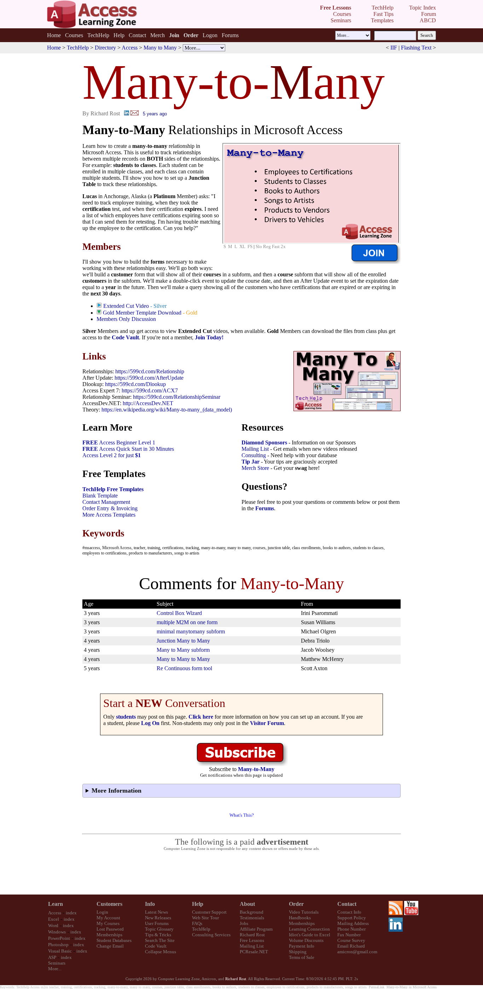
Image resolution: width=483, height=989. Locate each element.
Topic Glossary (159, 929)
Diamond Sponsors (264, 442)
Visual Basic (60, 951)
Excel (53, 919)
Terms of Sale (301, 957)
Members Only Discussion (126, 319)
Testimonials (252, 917)
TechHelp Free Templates (113, 489)
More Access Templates (108, 515)
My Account (108, 917)
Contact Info (349, 912)
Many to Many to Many (183, 659)
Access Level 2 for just (111, 455)
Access (130, 48)
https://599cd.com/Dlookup (135, 384)
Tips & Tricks (158, 934)
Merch (157, 35)
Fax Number (349, 934)
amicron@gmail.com (357, 951)
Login (102, 912)
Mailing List (255, 449)
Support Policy (351, 917)
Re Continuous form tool (184, 668)
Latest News (156, 912)
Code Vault (125, 337)
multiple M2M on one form (187, 622)
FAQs (197, 923)
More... (55, 968)
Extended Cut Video (126, 306)
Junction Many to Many (183, 641)
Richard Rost (252, 934)
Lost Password (110, 929)
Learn (55, 904)
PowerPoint (59, 938)
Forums (230, 35)
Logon (210, 35)
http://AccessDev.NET (148, 403)
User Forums (157, 923)
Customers (109, 904)
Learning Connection (309, 929)
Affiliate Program (256, 929)
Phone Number (351, 929)
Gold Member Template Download (142, 313)
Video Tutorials (304, 912)
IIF (393, 48)
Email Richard (351, 946)
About (247, 904)
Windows (57, 932)
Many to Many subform (183, 650)
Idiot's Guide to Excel (309, 934)
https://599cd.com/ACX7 (150, 390)
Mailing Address (353, 923)
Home (54, 35)
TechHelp (98, 35)
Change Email (110, 946)
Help (119, 35)
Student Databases (114, 940)
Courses (74, 35)
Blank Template (100, 496)
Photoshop (58, 944)
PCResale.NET (254, 951)
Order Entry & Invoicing (110, 508)
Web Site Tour (205, 917)
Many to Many (160, 48)
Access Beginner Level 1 (118, 442)
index (71, 912)
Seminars (56, 963)
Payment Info (301, 946)
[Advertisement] (241, 873)
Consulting (254, 455)
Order (296, 904)
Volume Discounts (306, 940)
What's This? (241, 815)
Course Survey (351, 940)
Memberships (109, 934)
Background (251, 912)
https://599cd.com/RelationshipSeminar (176, 397)
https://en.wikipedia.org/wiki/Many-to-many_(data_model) (166, 410)
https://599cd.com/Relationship (149, 371)
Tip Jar (251, 462)
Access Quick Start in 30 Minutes (128, 449)
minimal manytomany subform (191, 631)
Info (150, 904)
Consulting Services (211, 934)
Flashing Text (416, 48)
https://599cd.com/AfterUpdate (149, 378)
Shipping (298, 951)
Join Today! (209, 337)
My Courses (108, 923)
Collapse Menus (160, 951)
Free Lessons (252, 940)
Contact (137, 35)
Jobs (244, 923)
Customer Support (209, 912)
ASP (52, 957)
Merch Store (255, 468)
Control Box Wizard (179, 613)
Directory (105, 48)
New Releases (158, 917)
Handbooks (300, 917)
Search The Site (160, 940)
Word (53, 925)
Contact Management (106, 502)
